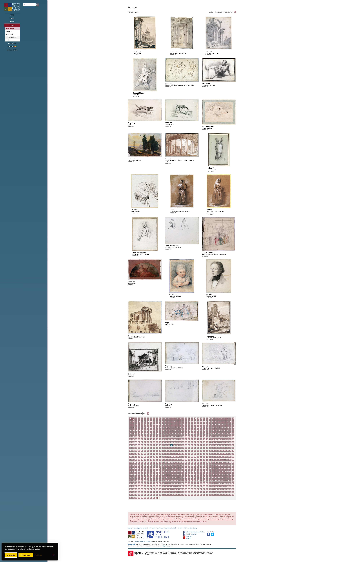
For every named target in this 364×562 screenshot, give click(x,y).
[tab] (12, 37)
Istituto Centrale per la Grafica (137, 528)
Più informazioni (154, 52)
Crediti (180, 528)
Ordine (211, 12)
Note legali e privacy (190, 528)
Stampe (12, 18)
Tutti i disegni (10, 28)
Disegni (12, 25)
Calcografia (9, 31)
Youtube (188, 538)
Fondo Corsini (9, 34)
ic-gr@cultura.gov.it (167, 546)
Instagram (188, 536)
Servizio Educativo (191, 534)
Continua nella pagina (135, 413)
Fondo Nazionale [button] (11, 37)
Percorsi (12, 46)
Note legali (131, 544)
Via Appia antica (12, 50)
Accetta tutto (11, 555)
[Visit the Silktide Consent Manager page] (53, 555)
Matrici (12, 22)
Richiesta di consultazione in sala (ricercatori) (162, 528)
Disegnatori (9, 40)
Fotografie (12, 43)
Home (12, 15)
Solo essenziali (26, 555)
